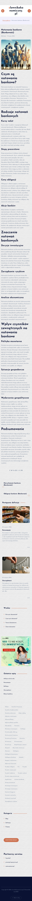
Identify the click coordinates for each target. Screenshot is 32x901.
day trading (23, 713)
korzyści (8, 751)
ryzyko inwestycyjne (11, 770)
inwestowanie (18, 741)
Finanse (8, 826)
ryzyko (25, 766)
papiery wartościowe (11, 760)
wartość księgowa (10, 792)
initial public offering (11, 732)
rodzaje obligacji (10, 766)
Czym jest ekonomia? (11, 618)
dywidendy (8, 725)
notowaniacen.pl (10, 866)
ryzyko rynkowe (23, 773)
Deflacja (6, 686)
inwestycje (8, 744)
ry (19, 766)
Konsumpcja (7, 682)
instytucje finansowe (11, 738)
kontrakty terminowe (18, 747)
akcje (7, 706)
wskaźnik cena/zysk (11, 798)
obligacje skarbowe (11, 757)
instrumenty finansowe (12, 735)
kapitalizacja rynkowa (21, 744)
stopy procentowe (10, 782)
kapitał (8, 747)
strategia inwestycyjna (12, 785)
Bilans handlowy (8, 694)
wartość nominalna (11, 795)
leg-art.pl (8, 858)
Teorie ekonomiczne (11, 622)
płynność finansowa (11, 763)
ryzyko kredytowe (10, 773)
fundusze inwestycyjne (11, 729)
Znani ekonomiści (10, 626)
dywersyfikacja (10, 719)
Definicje (3, 36)
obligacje (16, 751)
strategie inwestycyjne (11, 789)
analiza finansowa (17, 706)
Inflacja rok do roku (9, 678)
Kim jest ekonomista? (11, 614)
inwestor (22, 738)
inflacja (23, 729)
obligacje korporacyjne (12, 754)
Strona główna (6, 20)
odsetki (22, 757)
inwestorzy (8, 741)
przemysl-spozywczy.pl (12, 862)
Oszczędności (7, 690)
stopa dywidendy (19, 779)
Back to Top (17, 897)
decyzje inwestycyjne (11, 716)
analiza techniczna (11, 713)
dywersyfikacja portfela (12, 722)
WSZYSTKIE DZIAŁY (11, 840)
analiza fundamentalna (12, 710)
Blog (7, 818)
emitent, (17, 725)
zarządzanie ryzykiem (11, 801)
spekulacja (8, 779)
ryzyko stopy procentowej (12, 776)
